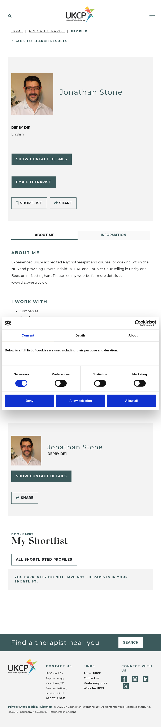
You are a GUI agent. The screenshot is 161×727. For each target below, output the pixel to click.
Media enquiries (95, 683)
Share (65, 203)
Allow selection (80, 400)
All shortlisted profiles (44, 559)
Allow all (131, 400)
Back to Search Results (41, 41)
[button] (9, 16)
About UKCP (92, 673)
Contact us (91, 678)
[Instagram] (134, 678)
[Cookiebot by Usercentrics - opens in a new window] (137, 323)
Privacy (13, 706)
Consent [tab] (28, 335)
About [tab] (133, 335)
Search (131, 642)
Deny (29, 400)
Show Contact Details (41, 159)
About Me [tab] (44, 235)
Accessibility (29, 706)
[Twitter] (125, 686)
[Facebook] (124, 678)
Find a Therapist (47, 31)
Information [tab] (113, 235)
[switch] (61, 383)
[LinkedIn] (145, 678)
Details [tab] (80, 335)
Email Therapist (33, 182)
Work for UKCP (94, 688)
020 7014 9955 (55, 698)
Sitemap (46, 706)
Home (17, 31)
